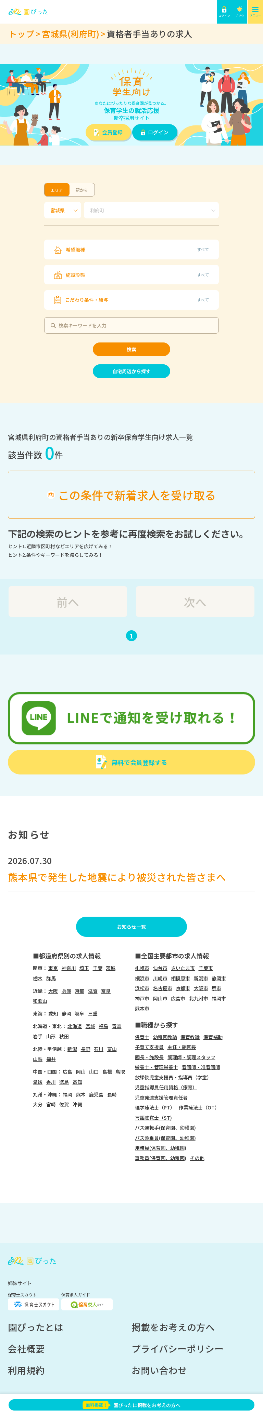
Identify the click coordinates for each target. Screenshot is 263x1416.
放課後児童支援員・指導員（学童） (173, 1077)
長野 (85, 1049)
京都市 (183, 988)
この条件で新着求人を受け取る (137, 495)
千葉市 (206, 968)
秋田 (64, 1036)
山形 (51, 1036)
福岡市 (219, 998)
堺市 (216, 988)
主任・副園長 (181, 1046)
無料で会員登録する (139, 762)
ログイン (158, 132)
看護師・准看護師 (201, 1067)
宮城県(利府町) (70, 33)
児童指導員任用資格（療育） (166, 1087)
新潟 (72, 1049)
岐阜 (79, 1013)
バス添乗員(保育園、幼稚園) (165, 1137)
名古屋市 (162, 988)
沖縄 (77, 1104)
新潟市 (201, 978)
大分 (37, 1104)
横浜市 (142, 978)
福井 (51, 1058)
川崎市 (160, 978)
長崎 (112, 1094)
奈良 (106, 990)
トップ (21, 33)
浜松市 (142, 988)
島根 (107, 1071)
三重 (93, 1013)
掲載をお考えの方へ (173, 1327)
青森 (117, 1026)
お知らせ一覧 (131, 926)
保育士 (142, 1037)
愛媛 (37, 1081)
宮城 (90, 1026)
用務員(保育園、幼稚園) (160, 1147)
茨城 (110, 968)
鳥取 (120, 1071)
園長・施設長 (149, 1057)
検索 (131, 349)
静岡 (66, 1013)
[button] (224, 12)
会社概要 (26, 1348)
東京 (53, 968)
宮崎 (51, 1104)
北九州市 (198, 998)
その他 (197, 1158)
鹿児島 (96, 1094)
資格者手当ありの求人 (149, 33)
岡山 (81, 1071)
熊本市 (142, 1008)
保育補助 (213, 1037)
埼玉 (84, 968)
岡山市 (160, 998)
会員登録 (112, 132)
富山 (112, 1049)
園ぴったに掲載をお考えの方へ (146, 1405)
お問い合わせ (159, 1370)
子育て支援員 (149, 1046)
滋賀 (93, 990)
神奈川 (69, 968)
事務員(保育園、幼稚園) (160, 1158)
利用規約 (26, 1370)
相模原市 (180, 978)
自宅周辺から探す (131, 371)
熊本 (81, 1094)
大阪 (53, 990)
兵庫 (66, 990)
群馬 (51, 978)
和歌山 (40, 1000)
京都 (79, 990)
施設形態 (137, 274)
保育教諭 (190, 1037)
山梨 (37, 1058)
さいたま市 (183, 968)
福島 (103, 1026)
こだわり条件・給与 (137, 299)
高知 (77, 1081)
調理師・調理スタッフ (191, 1057)
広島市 (178, 998)
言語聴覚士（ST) (153, 1117)
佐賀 (64, 1104)
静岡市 (219, 978)
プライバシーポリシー (178, 1348)
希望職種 (137, 249)
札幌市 (142, 968)
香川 (51, 1081)
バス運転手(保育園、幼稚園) (165, 1127)
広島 (67, 1071)
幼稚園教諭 (165, 1037)
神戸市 (142, 998)
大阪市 (201, 988)
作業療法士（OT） (199, 1107)
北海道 (74, 1026)
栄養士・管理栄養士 (156, 1067)
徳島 (64, 1081)
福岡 (67, 1094)
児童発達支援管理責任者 (161, 1097)
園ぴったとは (35, 1327)
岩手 (37, 1036)
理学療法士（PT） (155, 1107)
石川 (98, 1049)
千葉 (97, 968)
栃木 (37, 978)
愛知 (53, 1013)
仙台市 (160, 968)
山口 (94, 1071)
